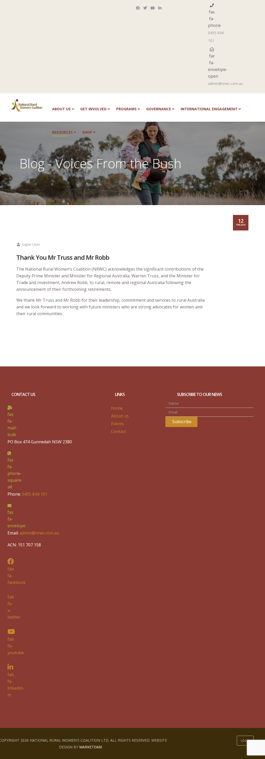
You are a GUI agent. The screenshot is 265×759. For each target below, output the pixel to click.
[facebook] (138, 9)
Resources (62, 132)
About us (61, 108)
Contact (118, 431)
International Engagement (209, 108)
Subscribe (181, 421)
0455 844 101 (216, 36)
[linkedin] (159, 9)
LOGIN (245, 740)
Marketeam (90, 746)
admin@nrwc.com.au (225, 83)
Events (117, 424)
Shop (87, 132)
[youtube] (153, 9)
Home (117, 408)
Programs (126, 108)
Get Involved (93, 108)
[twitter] (145, 9)
